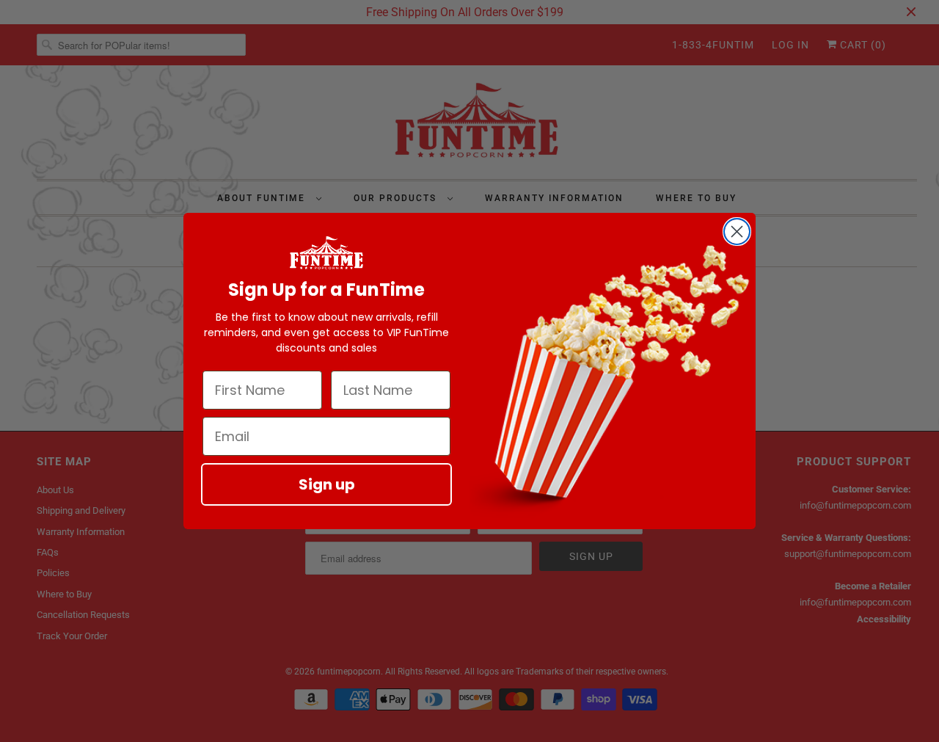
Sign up (327, 484)
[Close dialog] (737, 231)
